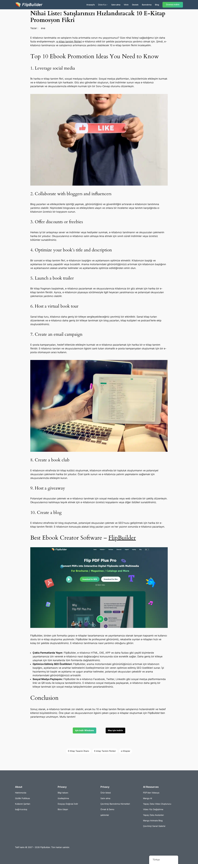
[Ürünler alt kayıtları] (107, 4)
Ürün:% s (102, 4)
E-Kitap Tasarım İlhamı (78, 751)
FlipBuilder (122, 538)
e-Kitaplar (125, 751)
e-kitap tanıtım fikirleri (69, 41)
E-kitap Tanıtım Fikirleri (105, 751)
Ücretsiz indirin (172, 4)
